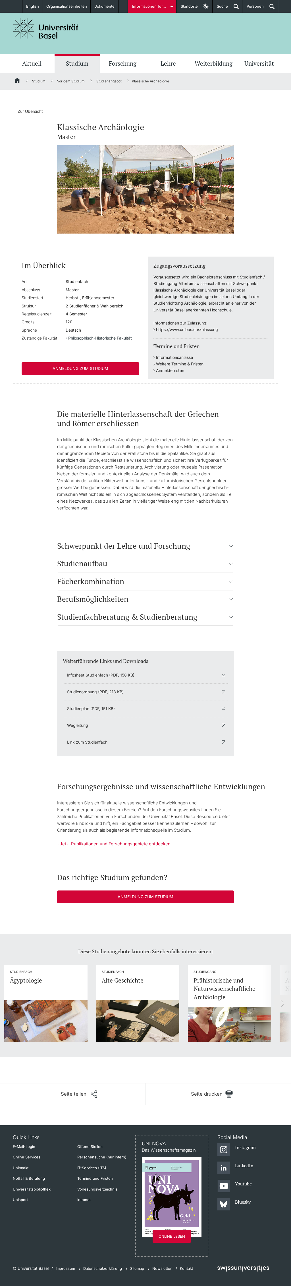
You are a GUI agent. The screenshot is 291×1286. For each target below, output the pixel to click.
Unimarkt (20, 1168)
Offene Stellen (90, 1146)
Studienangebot (109, 81)
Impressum (65, 1268)
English (32, 6)
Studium (77, 63)
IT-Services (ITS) (91, 1168)
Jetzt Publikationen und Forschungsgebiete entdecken (115, 843)
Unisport (20, 1199)
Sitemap (137, 1268)
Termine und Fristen (95, 1178)
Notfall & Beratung (29, 1178)
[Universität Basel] (45, 28)
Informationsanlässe (174, 357)
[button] (231, 545)
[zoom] (145, 188)
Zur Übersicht (28, 111)
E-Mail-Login (24, 1146)
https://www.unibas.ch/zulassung (187, 329)
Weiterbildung (213, 63)
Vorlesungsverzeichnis (97, 1189)
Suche (220, 8)
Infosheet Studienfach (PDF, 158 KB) (100, 675)
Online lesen (172, 1236)
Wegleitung (77, 725)
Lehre (168, 63)
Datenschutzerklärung (102, 1268)
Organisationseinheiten (66, 6)
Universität (259, 63)
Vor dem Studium (71, 81)
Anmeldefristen (170, 370)
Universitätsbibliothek (32, 1189)
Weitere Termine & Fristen (179, 363)
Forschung (122, 63)
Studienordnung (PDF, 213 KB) (95, 691)
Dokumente (104, 6)
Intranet (84, 1199)
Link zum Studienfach (87, 742)
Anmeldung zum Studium (80, 368)
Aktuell (31, 63)
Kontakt (186, 1268)
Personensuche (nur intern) (101, 1157)
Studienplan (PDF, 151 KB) (91, 708)
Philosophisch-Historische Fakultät (100, 338)
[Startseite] (17, 81)
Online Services (26, 1157)
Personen (253, 8)
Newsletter (162, 1268)
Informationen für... (149, 6)
